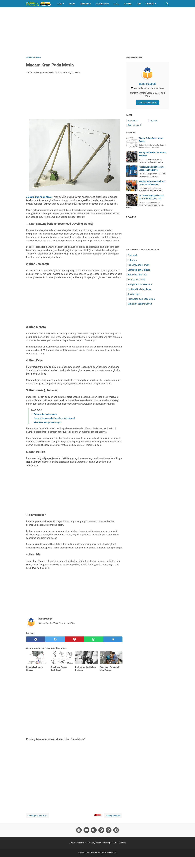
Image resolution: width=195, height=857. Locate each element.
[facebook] (35, 639)
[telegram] (112, 639)
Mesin (72, 4)
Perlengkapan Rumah (138, 265)
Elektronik (132, 255)
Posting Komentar (72, 72)
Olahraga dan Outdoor (139, 269)
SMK (59, 4)
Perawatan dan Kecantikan (141, 299)
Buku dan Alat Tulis (137, 274)
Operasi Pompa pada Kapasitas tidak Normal (54, 418)
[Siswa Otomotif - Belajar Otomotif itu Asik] (39, 3)
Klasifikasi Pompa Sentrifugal (47, 422)
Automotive (133, 121)
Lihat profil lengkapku (147, 102)
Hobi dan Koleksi (136, 279)
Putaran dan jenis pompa (45, 414)
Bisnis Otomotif (134, 125)
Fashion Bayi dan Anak (139, 289)
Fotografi (132, 260)
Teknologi (85, 4)
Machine (153, 121)
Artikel (127, 4)
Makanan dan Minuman (140, 303)
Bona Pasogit (147, 83)
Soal (116, 4)
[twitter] (55, 639)
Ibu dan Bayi (134, 294)
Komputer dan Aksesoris (140, 284)
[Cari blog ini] (167, 3)
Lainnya (149, 4)
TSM (138, 4)
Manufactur (102, 4)
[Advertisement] (97, 32)
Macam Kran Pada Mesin (39, 197)
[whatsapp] (93, 639)
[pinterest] (74, 639)
